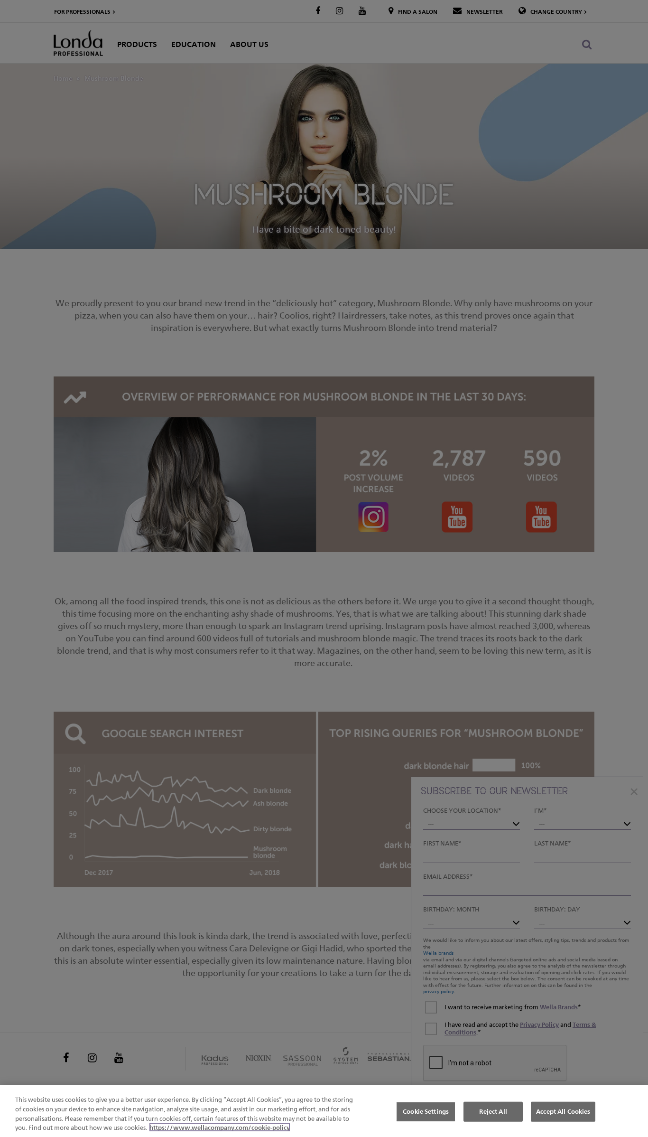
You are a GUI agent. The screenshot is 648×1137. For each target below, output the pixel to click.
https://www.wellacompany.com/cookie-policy (219, 1127)
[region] (324, 1111)
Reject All (493, 1111)
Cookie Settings (426, 1111)
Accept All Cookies (563, 1111)
